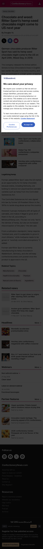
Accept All (28, 125)
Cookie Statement (28, 118)
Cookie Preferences (12, 126)
